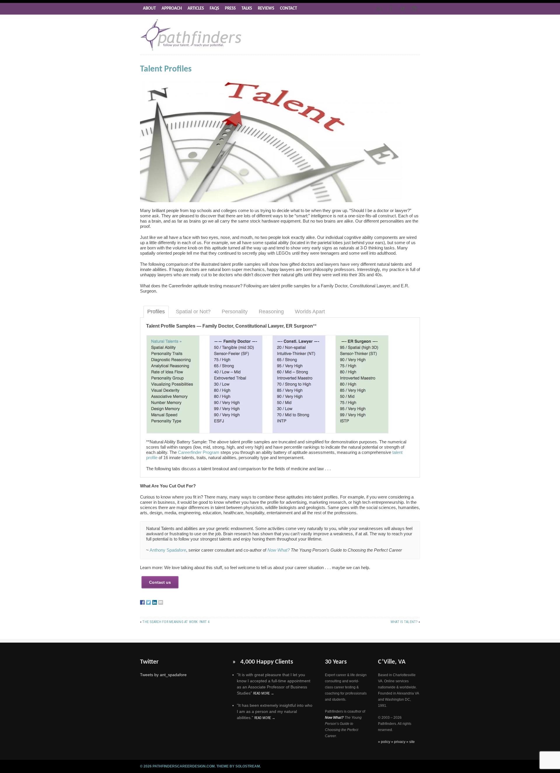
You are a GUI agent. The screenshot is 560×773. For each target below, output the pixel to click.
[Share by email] (160, 602)
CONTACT (288, 8)
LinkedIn (414, 9)
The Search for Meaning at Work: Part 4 (175, 622)
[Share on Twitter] (148, 602)
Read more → (263, 693)
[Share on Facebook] (142, 602)
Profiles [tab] (156, 311)
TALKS (247, 8)
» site (410, 742)
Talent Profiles (166, 69)
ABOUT (149, 8)
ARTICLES (196, 8)
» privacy (398, 742)
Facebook (391, 9)
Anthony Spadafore (168, 550)
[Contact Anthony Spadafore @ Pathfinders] (160, 582)
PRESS (230, 8)
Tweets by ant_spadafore (163, 674)
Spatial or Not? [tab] (193, 311)
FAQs (214, 8)
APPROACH (172, 8)
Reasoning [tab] (271, 311)
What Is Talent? (404, 622)
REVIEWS (266, 8)
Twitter (402, 9)
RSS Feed (379, 9)
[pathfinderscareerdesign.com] (191, 50)
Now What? (278, 550)
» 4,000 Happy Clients (262, 662)
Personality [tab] (235, 311)
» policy (384, 742)
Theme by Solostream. (238, 766)
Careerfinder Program (198, 452)
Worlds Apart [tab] (310, 311)
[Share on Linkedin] (154, 602)
